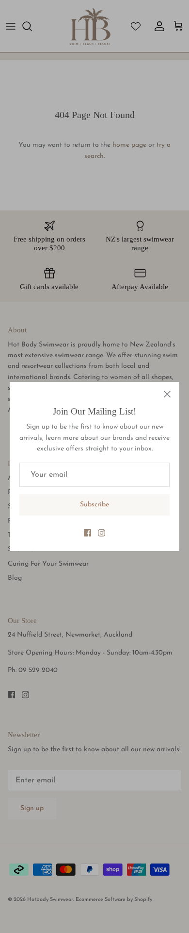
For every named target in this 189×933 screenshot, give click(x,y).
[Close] (167, 394)
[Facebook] (87, 532)
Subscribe (94, 504)
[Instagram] (101, 532)
